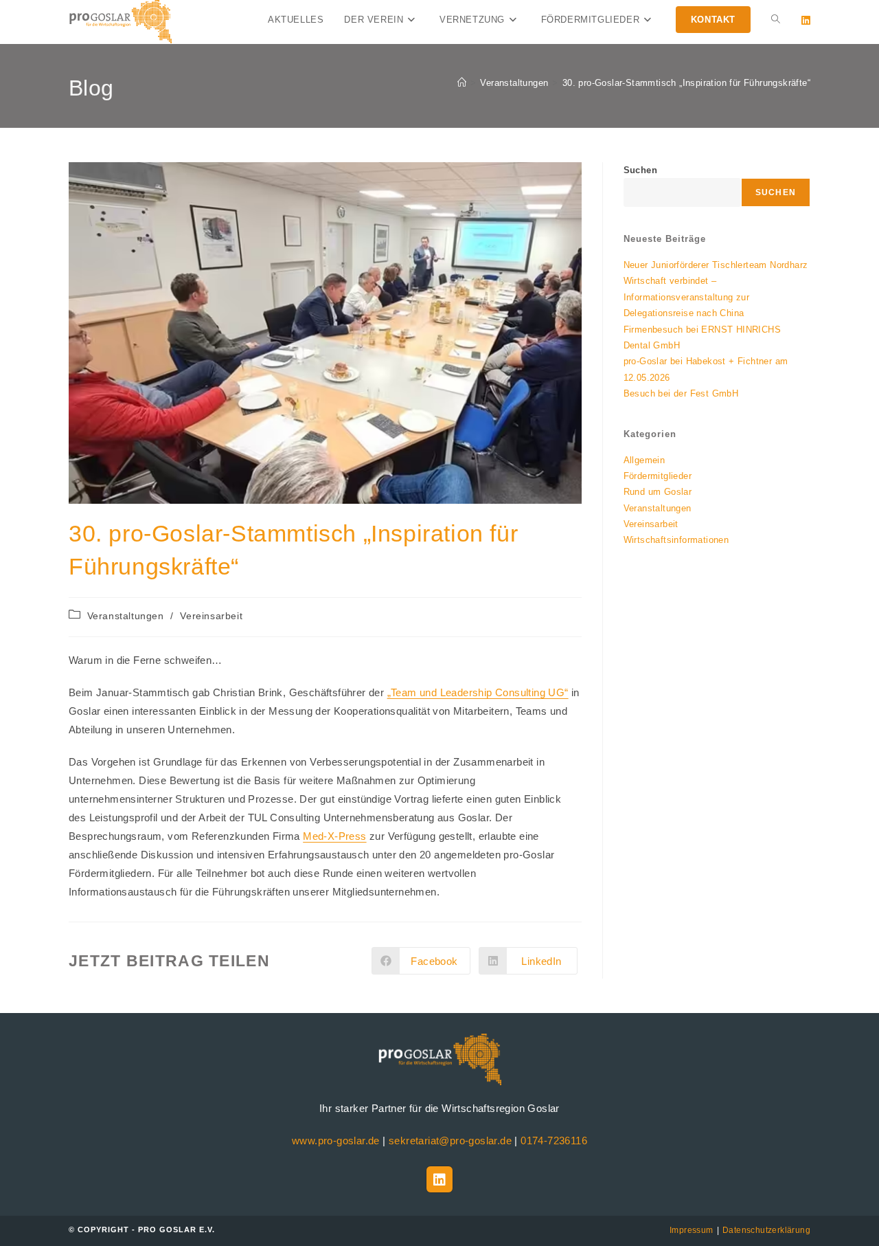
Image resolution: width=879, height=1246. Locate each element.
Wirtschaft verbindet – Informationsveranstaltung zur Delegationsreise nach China (687, 297)
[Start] (461, 83)
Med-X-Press (334, 836)
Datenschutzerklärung (766, 1230)
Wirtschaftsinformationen (676, 540)
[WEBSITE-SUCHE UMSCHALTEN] (775, 20)
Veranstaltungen (125, 615)
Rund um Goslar (658, 492)
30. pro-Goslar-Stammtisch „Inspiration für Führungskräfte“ (686, 83)
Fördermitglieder (658, 476)
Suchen (640, 170)
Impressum (692, 1230)
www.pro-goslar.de (336, 1140)
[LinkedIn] (439, 1179)
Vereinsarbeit (211, 615)
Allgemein (644, 460)
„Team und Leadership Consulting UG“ (478, 692)
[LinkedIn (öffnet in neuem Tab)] (806, 20)
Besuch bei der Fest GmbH (681, 393)
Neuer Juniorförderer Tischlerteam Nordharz (716, 265)
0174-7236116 (554, 1140)
